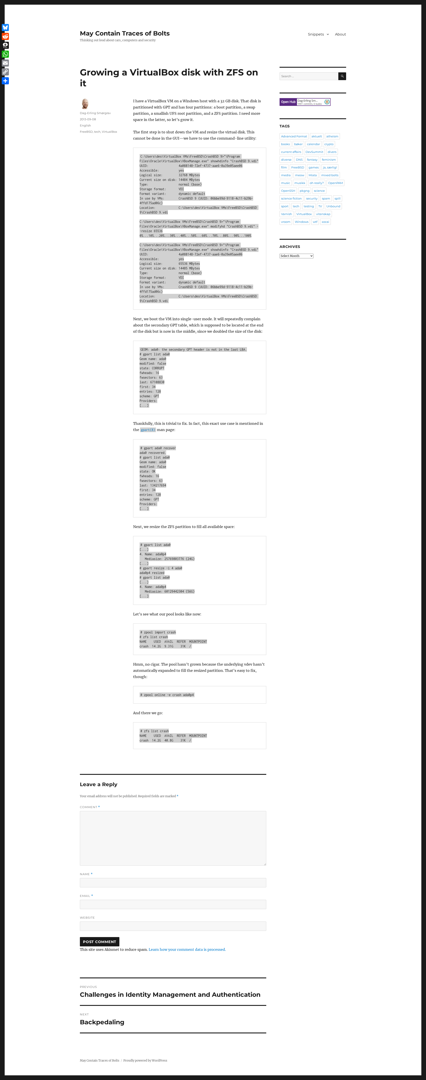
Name (86, 874)
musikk (299, 183)
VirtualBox (109, 131)
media (286, 175)
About (340, 34)
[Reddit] (5, 36)
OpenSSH (288, 190)
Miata (313, 175)
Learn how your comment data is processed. (187, 949)
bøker (298, 144)
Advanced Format (294, 136)
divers (332, 152)
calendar (313, 144)
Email (86, 896)
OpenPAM (335, 183)
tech (97, 131)
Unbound (333, 206)
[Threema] (5, 45)
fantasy (312, 159)
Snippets (316, 34)
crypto (328, 144)
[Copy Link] (5, 71)
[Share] (5, 80)
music (285, 183)
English (85, 125)
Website (87, 917)
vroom (285, 222)
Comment (90, 807)
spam (326, 198)
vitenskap (323, 214)
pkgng (305, 190)
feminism (329, 159)
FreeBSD (86, 131)
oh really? (317, 183)
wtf (315, 222)
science (319, 190)
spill (338, 198)
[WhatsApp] (5, 54)
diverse (286, 159)
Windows (301, 222)
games (314, 167)
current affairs (291, 152)
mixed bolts (329, 175)
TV (320, 206)
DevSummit (314, 152)
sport (284, 206)
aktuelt (317, 136)
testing (309, 206)
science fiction (291, 198)
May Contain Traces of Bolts (125, 33)
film (284, 167)
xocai (325, 222)
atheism (332, 136)
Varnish (286, 214)
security (312, 198)
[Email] (5, 63)
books (285, 144)
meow (299, 175)
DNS (299, 159)
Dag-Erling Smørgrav (95, 113)
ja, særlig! (330, 167)
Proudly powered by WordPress (145, 1060)
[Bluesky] (5, 27)
